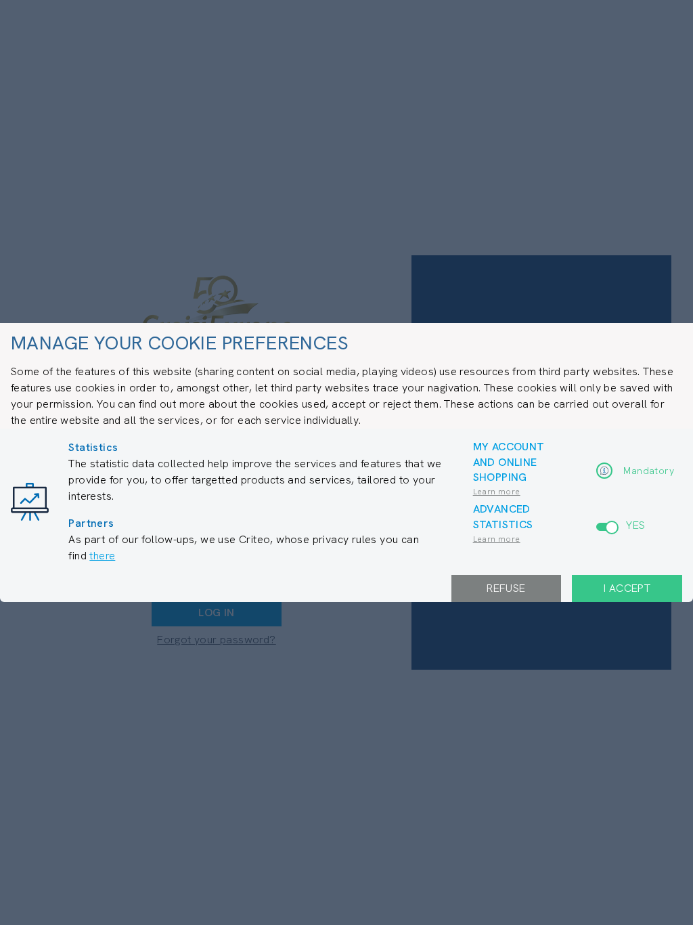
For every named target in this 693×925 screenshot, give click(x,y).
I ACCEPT (627, 588)
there (102, 555)
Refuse (506, 588)
